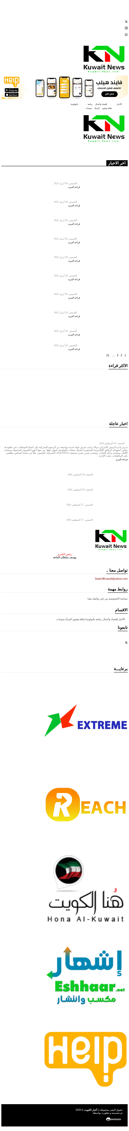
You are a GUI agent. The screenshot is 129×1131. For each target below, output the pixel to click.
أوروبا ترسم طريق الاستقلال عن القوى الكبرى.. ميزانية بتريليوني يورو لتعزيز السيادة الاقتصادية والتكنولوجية (32, 383)
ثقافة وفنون (107, 108)
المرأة (96, 108)
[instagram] (64, 28)
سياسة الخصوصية (118, 598)
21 (107, 355)
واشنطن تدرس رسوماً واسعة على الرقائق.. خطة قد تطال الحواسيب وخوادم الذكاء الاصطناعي (99, 381)
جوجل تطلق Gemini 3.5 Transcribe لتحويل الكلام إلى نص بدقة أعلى (32, 404)
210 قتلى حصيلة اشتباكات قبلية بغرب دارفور (48, 341)
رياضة (90, 104)
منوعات (88, 108)
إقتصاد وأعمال (101, 104)
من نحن (104, 598)
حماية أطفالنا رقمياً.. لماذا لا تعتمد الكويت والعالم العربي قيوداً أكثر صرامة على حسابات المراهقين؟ (99, 406)
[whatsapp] (64, 34)
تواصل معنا (93, 598)
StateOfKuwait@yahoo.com (111, 578)
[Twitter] (64, 21)
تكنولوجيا (74, 104)
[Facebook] (64, 15)
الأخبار (119, 104)
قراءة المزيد (73, 187)
